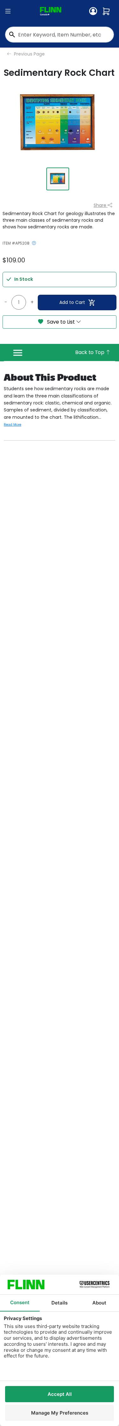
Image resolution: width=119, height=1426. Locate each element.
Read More (12, 424)
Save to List (61, 321)
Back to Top (90, 352)
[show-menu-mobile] (8, 11)
